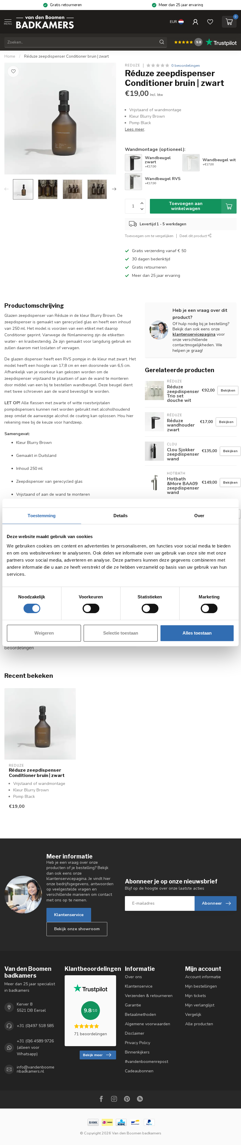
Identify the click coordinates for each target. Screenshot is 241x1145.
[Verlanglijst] (210, 22)
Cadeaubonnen (139, 1071)
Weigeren (44, 632)
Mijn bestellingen (201, 986)
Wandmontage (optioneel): (155, 149)
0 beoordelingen (185, 65)
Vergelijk (193, 1014)
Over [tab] (199, 515)
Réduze (132, 65)
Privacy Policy (137, 1043)
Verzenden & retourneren (149, 995)
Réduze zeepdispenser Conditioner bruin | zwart (66, 56)
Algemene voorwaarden (147, 1024)
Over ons (133, 977)
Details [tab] (120, 515)
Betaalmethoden (140, 1014)
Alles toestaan (197, 632)
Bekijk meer (93, 1055)
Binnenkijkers (137, 1052)
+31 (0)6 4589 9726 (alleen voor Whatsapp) (35, 1047)
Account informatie (203, 977)
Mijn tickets (195, 995)
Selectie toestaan (120, 632)
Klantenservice (68, 915)
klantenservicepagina (194, 334)
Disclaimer (134, 1033)
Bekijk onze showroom (77, 929)
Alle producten (199, 1024)
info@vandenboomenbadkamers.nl (35, 1069)
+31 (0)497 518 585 (35, 1025)
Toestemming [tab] (42, 515)
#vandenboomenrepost (146, 1061)
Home (9, 56)
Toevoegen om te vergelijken (149, 235)
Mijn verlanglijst (199, 1005)
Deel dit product (194, 235)
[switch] (91, 608)
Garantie (133, 1005)
